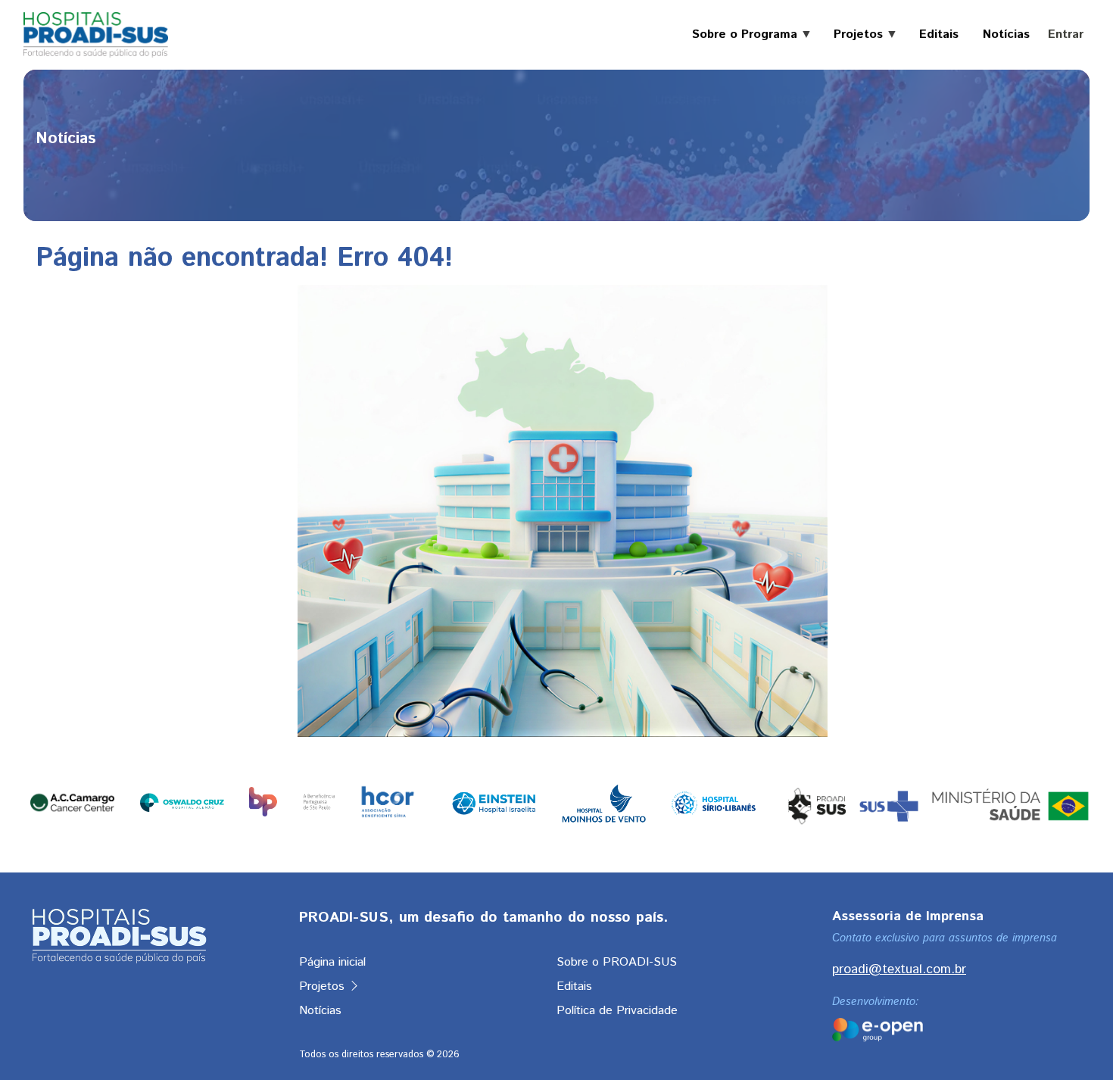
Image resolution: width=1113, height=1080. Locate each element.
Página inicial (332, 962)
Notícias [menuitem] (1006, 35)
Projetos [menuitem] (852, 35)
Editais (574, 986)
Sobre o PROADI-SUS (616, 962)
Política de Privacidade (617, 1010)
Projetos (323, 986)
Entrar (1065, 34)
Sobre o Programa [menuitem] (738, 35)
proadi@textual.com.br (899, 969)
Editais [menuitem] (939, 35)
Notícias (320, 1010)
